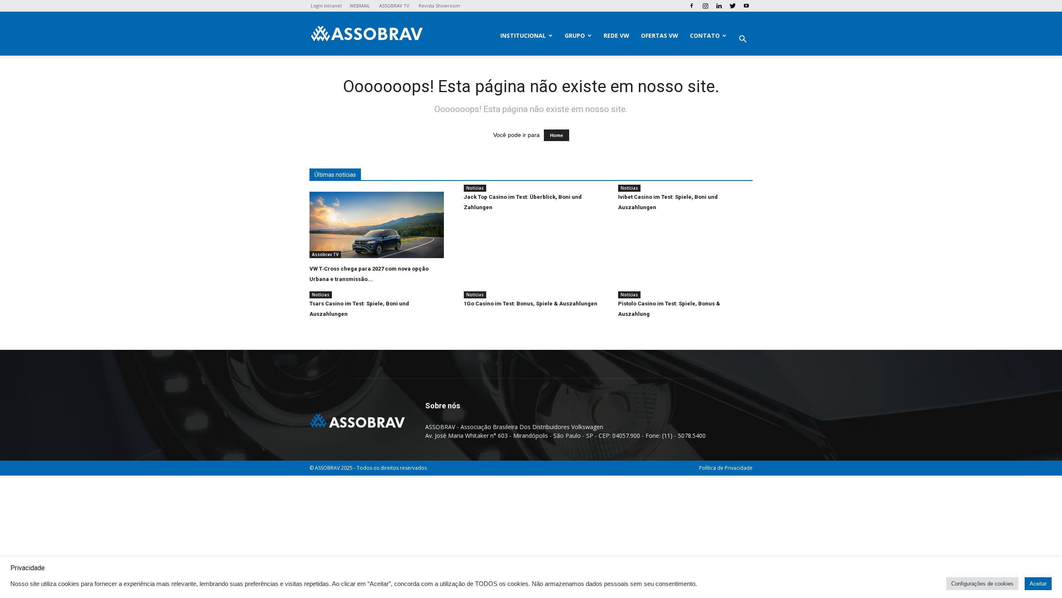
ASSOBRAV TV (394, 5)
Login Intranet (326, 5)
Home (556, 135)
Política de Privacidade (726, 467)
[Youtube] (746, 6)
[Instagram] (705, 6)
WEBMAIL (360, 5)
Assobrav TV (325, 254)
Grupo (575, 35)
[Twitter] (732, 6)
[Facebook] (691, 6)
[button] (743, 40)
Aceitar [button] (1038, 584)
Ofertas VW (659, 35)
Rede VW (616, 35)
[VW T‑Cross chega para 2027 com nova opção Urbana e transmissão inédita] (376, 225)
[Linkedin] (719, 6)
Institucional (523, 35)
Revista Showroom (439, 5)
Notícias (475, 188)
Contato (705, 35)
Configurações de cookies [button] (982, 584)
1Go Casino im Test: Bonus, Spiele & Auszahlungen (530, 303)
